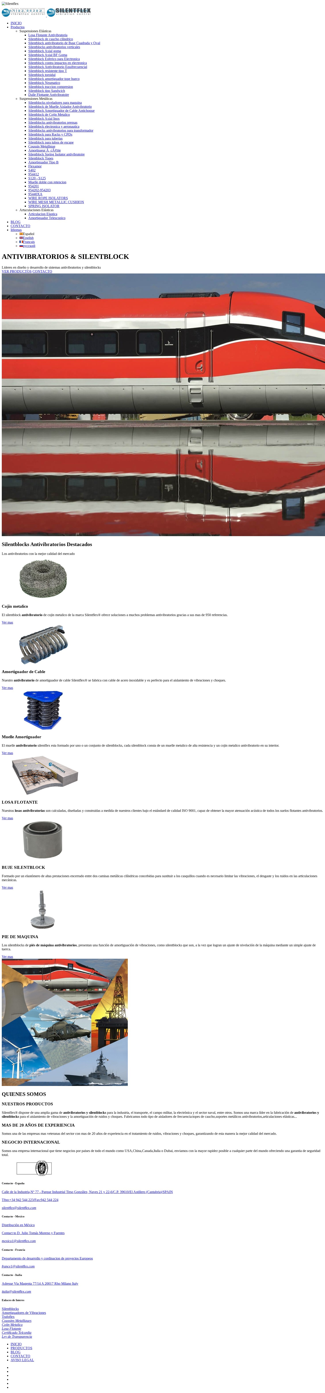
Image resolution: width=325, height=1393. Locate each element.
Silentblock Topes (40, 158)
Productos (18, 27)
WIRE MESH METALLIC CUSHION (56, 202)
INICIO (16, 23)
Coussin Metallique (41, 146)
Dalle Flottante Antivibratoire (48, 95)
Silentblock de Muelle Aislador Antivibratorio (60, 106)
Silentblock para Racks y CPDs (50, 134)
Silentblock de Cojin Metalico (49, 114)
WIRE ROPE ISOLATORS (48, 198)
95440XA (35, 194)
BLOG (16, 222)
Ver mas (7, 622)
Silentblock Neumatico (44, 83)
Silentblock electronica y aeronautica (53, 126)
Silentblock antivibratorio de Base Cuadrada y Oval (64, 43)
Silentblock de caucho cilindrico (50, 39)
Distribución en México (18, 1225)
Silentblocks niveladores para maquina (55, 102)
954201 (33, 186)
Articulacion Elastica (42, 214)
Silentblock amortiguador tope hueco (54, 79)
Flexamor (35, 166)
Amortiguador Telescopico (46, 218)
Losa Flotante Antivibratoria (47, 35)
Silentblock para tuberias (45, 138)
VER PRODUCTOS (17, 271)
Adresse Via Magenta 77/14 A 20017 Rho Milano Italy (40, 1283)
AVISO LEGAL (22, 1360)
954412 (33, 174)
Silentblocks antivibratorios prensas (52, 122)
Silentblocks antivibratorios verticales (54, 47)
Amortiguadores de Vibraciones (24, 1313)
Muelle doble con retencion (47, 182)
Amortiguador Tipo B (43, 162)
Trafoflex (8, 1317)
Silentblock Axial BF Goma (47, 55)
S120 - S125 (37, 178)
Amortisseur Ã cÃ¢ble (44, 150)
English (28, 238)
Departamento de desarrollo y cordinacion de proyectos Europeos (47, 1258)
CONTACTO (20, 226)
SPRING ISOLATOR (43, 206)
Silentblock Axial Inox (44, 118)
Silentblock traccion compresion (50, 87)
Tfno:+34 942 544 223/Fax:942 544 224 (30, 1200)
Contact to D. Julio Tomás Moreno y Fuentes (33, 1233)
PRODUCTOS (21, 1348)
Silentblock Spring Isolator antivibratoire (56, 154)
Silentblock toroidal (41, 75)
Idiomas (16, 230)
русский (29, 246)
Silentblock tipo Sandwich (46, 91)
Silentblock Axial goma (44, 51)
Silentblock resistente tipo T (47, 71)
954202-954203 (39, 190)
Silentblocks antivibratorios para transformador (60, 130)
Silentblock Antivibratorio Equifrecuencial (57, 67)
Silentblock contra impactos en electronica (57, 63)
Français (29, 242)
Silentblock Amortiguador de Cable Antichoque (61, 110)
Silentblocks (10, 1309)
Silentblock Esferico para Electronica (54, 59)
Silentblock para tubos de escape (51, 142)
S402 (32, 170)
